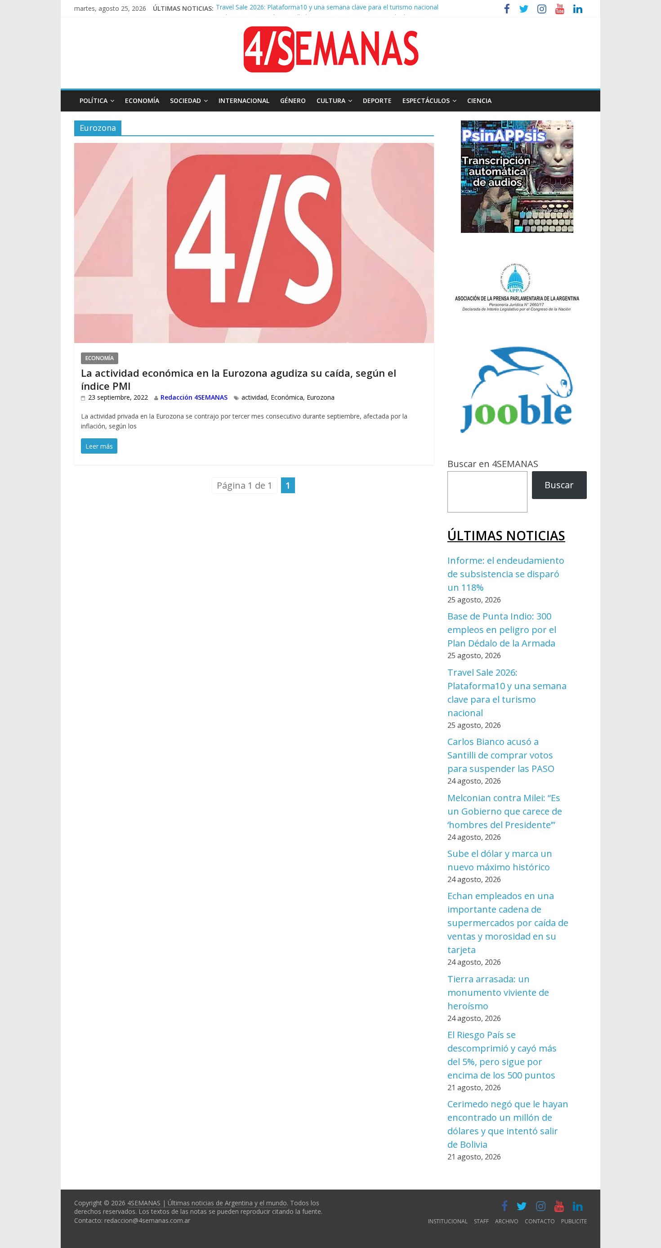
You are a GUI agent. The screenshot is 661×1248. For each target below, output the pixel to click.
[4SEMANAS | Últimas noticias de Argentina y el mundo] (330, 33)
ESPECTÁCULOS (426, 100)
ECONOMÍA (142, 100)
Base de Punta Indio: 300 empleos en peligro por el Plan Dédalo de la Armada (501, 629)
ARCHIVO (506, 1221)
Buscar (559, 485)
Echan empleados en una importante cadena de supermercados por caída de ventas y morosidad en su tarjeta (507, 923)
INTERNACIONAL (244, 100)
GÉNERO (293, 100)
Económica (287, 397)
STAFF (481, 1221)
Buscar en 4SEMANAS (492, 464)
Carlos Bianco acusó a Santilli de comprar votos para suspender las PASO (323, 12)
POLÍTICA (93, 100)
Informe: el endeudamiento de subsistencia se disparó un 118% (505, 573)
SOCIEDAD (185, 100)
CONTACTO (540, 1221)
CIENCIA (479, 100)
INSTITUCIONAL (448, 1221)
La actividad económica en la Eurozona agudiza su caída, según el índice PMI (238, 379)
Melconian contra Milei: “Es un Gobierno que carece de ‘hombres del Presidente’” (504, 811)
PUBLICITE (574, 1221)
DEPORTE (377, 100)
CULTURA (331, 100)
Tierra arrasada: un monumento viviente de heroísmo (498, 992)
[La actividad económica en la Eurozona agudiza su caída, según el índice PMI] (254, 150)
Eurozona (321, 397)
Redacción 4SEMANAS (194, 397)
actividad (254, 397)
